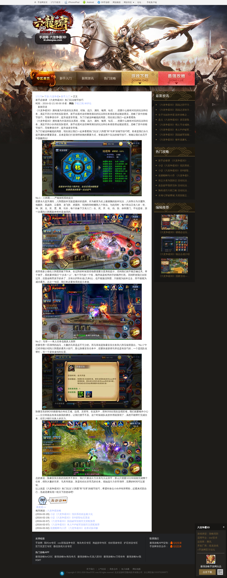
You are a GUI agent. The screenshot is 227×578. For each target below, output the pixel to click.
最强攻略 (176, 78)
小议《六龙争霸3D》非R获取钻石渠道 (70, 517)
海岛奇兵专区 (84, 542)
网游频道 (117, 2)
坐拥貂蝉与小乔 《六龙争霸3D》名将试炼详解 (74, 528)
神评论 (87, 103)
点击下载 (207, 572)
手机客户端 (152, 2)
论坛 (139, 2)
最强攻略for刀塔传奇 (114, 556)
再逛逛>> (41, 507)
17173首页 (55, 2)
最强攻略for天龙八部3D (89, 556)
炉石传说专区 (131, 542)
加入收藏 (125, 569)
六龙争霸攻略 (54, 510)
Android (90, 2)
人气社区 (102, 569)
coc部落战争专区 (66, 542)
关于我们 (90, 569)
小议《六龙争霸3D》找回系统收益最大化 (71, 514)
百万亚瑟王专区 (43, 546)
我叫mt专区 (50, 542)
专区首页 (43, 78)
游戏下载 (139, 78)
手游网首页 (43, 2)
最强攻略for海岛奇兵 (65, 556)
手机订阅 (79, 103)
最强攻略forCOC (44, 556)
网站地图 (137, 569)
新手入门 (66, 78)
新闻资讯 (88, 78)
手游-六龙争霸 (51, 96)
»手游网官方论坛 (206, 549)
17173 (39, 96)
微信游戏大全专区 (62, 546)
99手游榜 (105, 2)
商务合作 (114, 569)
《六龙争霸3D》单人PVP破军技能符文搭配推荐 (75, 524)
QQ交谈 (177, 542)
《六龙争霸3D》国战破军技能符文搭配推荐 (72, 521)
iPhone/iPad (73, 2)
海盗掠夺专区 (100, 542)
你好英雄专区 (115, 542)
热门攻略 (110, 78)
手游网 (38, 542)
